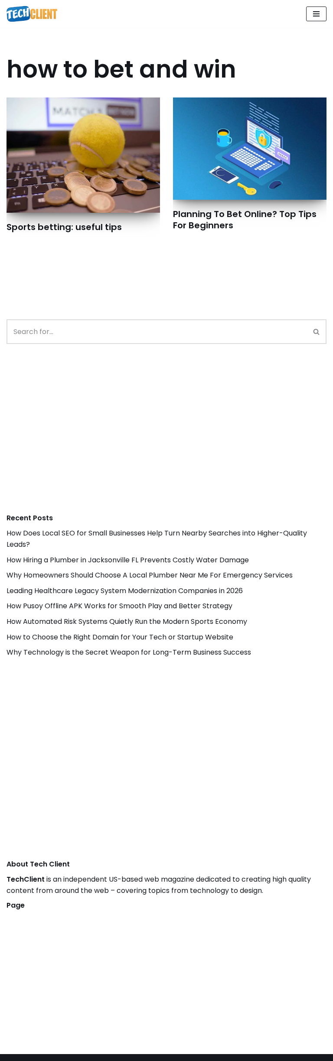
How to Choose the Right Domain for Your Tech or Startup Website (120, 637)
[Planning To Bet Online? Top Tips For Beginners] (249, 148)
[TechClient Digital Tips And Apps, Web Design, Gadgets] (32, 14)
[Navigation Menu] (316, 13)
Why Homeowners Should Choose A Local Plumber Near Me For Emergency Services (150, 575)
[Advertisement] (72, 437)
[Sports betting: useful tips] (83, 155)
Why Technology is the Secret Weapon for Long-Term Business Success (129, 652)
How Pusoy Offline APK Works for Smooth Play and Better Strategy (119, 606)
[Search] (316, 331)
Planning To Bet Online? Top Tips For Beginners (245, 219)
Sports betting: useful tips (64, 227)
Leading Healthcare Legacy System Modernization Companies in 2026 (125, 591)
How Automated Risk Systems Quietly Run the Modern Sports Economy (127, 621)
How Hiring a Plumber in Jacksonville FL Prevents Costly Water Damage (128, 560)
